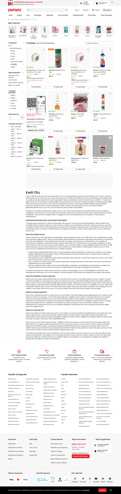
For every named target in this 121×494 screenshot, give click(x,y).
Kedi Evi (28, 401)
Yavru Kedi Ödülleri (16, 62)
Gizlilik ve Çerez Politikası (59, 463)
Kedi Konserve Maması (16, 83)
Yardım (97, 10)
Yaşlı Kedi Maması (31, 420)
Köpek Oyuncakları (48, 393)
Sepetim (109, 10)
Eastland (14, 100)
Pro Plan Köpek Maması (103, 385)
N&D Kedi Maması (84, 388)
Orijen (62, 407)
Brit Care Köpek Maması (103, 401)
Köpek (19, 15)
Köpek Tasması (47, 399)
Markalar (49, 15)
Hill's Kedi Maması (84, 385)
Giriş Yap (85, 10)
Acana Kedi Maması (85, 391)
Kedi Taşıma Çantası (14, 402)
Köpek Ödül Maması (49, 387)
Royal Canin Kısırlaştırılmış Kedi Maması (86, 412)
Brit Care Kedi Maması (85, 394)
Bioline (13, 98)
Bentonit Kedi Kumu (13, 418)
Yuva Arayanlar (106, 15)
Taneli (12, 54)
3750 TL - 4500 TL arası (17, 148)
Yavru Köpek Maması (32, 416)
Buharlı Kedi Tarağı (31, 410)
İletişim (10, 459)
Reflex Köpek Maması (103, 407)
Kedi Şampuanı (30, 404)
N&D (62, 388)
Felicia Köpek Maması (103, 404)
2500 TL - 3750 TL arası (17, 144)
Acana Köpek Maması (103, 398)
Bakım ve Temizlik (14, 85)
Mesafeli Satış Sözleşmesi (59, 448)
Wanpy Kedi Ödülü (84, 426)
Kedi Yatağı (29, 391)
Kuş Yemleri (46, 409)
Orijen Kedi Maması (84, 404)
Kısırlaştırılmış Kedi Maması (16, 385)
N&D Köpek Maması (102, 394)
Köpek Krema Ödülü (13, 424)
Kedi (10, 15)
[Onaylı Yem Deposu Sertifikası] (53, 480)
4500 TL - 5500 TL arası (17, 153)
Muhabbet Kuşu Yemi (49, 412)
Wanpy (63, 410)
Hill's (62, 385)
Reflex (62, 401)
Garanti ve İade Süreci (58, 455)
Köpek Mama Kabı (48, 396)
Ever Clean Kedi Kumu (103, 424)
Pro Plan (63, 379)
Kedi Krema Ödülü (13, 421)
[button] (112, 30)
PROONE (13, 108)
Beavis (13, 95)
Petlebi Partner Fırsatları (16, 451)
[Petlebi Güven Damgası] (42, 480)
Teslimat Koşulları (56, 451)
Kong (12, 103)
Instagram (75, 482)
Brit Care (63, 394)
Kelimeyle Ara (14, 114)
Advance (64, 404)
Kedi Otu (28, 398)
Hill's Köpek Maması (102, 391)
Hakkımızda (12, 444)
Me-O (62, 413)
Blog (30, 444)
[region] (16, 108)
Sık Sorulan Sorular (57, 444)
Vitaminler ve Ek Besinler (14, 76)
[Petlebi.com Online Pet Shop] (14, 10)
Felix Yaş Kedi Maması (103, 379)
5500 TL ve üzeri (16, 156)
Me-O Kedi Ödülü (101, 421)
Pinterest (110, 482)
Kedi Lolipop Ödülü (48, 424)
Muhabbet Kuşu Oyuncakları (51, 415)
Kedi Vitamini (29, 385)
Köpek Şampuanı (48, 406)
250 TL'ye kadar (16, 127)
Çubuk (12, 56)
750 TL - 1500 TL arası (16, 135)
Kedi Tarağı (29, 394)
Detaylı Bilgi (86, 490)
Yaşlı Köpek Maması (31, 423)
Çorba (12, 59)
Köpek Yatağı (47, 402)
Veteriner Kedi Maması (49, 418)
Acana (63, 391)
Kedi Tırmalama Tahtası (15, 412)
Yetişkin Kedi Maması (14, 388)
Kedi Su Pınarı (12, 415)
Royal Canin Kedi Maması (86, 382)
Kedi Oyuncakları (13, 406)
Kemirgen (37, 15)
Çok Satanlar (63, 15)
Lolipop (12, 67)
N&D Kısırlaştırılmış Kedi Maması (85, 422)
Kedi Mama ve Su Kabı (32, 379)
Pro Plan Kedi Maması (85, 379)
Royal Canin (64, 382)
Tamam (102, 490)
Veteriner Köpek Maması (50, 421)
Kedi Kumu (11, 391)
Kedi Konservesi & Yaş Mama (14, 395)
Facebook (83, 482)
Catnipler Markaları (12, 92)
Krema (12, 51)
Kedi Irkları (32, 451)
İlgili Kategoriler (14, 73)
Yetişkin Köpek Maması (49, 379)
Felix (62, 423)
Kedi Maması (13, 80)
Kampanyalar (78, 15)
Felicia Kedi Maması (84, 398)
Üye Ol (77, 10)
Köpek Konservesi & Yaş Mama (50, 382)
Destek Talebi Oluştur (80, 456)
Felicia (63, 398)
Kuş (28, 15)
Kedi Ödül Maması (15, 48)
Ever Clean (64, 416)
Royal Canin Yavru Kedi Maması (103, 417)
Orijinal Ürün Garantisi (15, 448)
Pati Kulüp (92, 15)
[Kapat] (111, 2)
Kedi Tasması (30, 388)
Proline (63, 420)
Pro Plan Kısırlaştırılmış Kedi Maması (86, 408)
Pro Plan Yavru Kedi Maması (104, 413)
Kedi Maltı (28, 407)
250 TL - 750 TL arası (16, 130)
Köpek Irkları (33, 455)
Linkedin (102, 482)
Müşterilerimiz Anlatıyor (15, 455)
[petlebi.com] (9, 19)
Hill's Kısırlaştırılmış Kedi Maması (85, 417)
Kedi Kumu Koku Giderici (33, 382)
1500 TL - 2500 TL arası (16, 139)
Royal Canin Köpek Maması (104, 388)
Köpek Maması (30, 413)
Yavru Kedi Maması (13, 382)
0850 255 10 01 (79, 444)
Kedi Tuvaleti (11, 409)
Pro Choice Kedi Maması (104, 382)
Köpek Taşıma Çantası (49, 390)
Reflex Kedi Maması (84, 401)
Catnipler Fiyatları (15, 124)
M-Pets (13, 106)
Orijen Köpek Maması (103, 410)
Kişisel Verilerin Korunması (59, 459)
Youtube (96, 482)
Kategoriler (13, 43)
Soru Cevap (33, 448)
